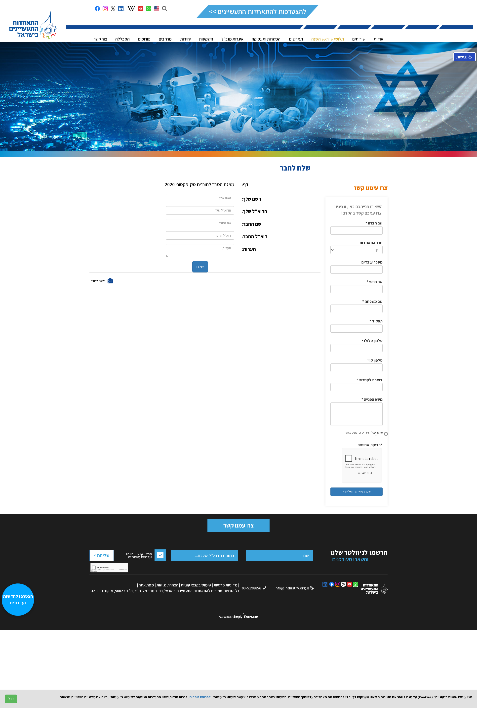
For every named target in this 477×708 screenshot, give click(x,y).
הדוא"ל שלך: (254, 211)
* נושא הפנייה (372, 399)
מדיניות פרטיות (226, 585)
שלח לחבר (97, 280)
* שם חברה (374, 223)
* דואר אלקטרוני (369, 380)
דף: (245, 184)
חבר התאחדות (371, 242)
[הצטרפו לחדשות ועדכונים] (20, 682)
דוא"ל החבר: (254, 236)
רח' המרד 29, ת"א (148, 590)
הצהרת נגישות (167, 585)
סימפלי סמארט (238, 616)
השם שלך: (251, 199)
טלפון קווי (375, 360)
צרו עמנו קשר (238, 525)
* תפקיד (376, 321)
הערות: (249, 249)
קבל (11, 699)
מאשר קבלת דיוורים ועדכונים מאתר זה (364, 434)
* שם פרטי (375, 281)
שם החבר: (251, 224)
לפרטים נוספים (200, 697)
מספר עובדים (372, 262)
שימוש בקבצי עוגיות (196, 585)
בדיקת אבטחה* (370, 444)
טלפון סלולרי (372, 340)
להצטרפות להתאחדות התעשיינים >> (257, 11)
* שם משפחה (372, 301)
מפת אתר (146, 585)
